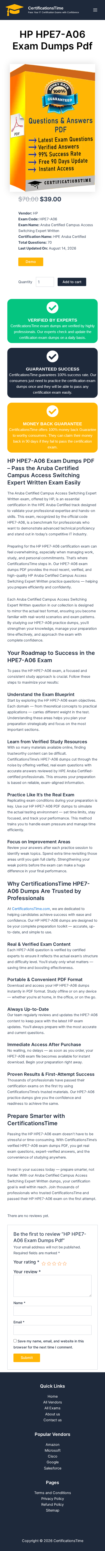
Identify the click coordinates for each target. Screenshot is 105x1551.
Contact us (52, 1420)
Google (53, 1462)
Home (53, 1396)
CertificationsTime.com (31, 909)
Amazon (53, 1444)
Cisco (52, 1456)
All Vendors (52, 1402)
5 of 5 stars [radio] (65, 1264)
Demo (31, 262)
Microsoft (53, 1450)
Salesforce (52, 1468)
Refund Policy (52, 1504)
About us (52, 1414)
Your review (27, 1271)
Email (18, 1322)
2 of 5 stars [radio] (49, 1264)
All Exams (52, 1408)
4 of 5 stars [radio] (59, 1264)
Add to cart (72, 282)
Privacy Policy (52, 1498)
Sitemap (52, 1510)
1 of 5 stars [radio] (44, 1264)
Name (19, 1303)
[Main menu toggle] (95, 10)
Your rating (26, 1262)
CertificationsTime (45, 8)
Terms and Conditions (52, 1493)
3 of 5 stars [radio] (54, 1264)
